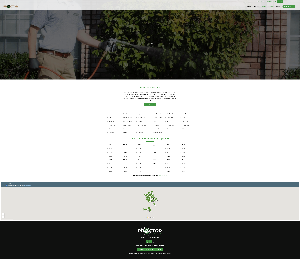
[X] (284, 1)
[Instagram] (281, 1)
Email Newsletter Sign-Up (149, 249)
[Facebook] (278, 1)
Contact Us (288, 6)
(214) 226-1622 (271, 1)
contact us (150, 104)
